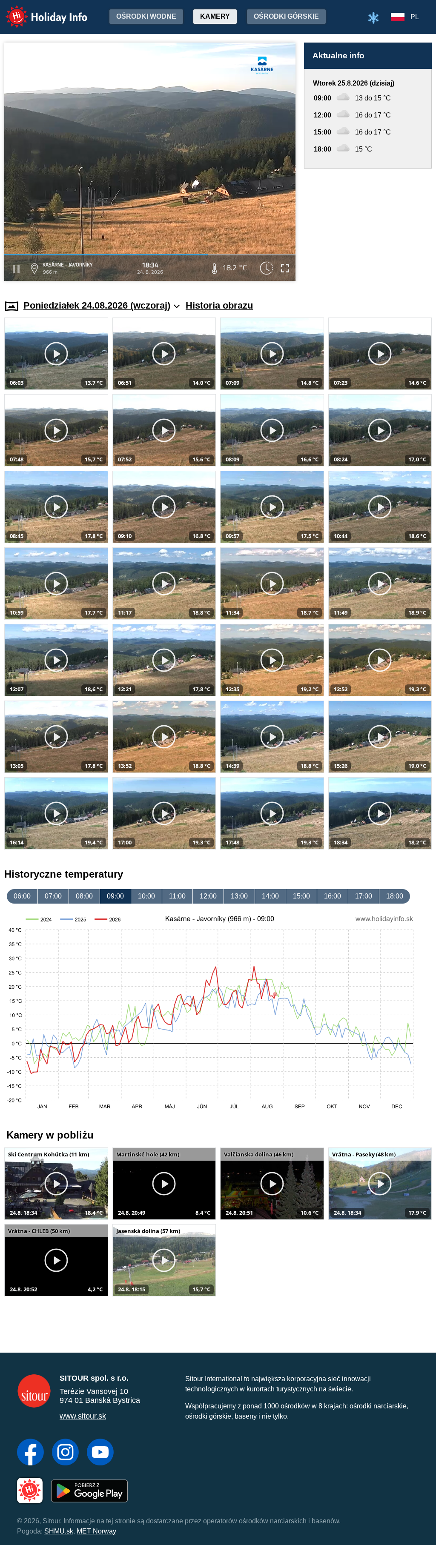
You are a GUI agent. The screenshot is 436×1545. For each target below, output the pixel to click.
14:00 (270, 896)
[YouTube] (100, 1453)
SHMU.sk (58, 1531)
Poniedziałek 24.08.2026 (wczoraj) (96, 305)
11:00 (177, 896)
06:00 (22, 896)
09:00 (115, 896)
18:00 (394, 896)
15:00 (301, 896)
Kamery (215, 16)
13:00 (239, 896)
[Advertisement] (368, 226)
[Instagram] (65, 1453)
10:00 (146, 896)
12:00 (208, 896)
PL (414, 16)
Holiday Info (38, 10)
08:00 (84, 896)
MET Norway (96, 1531)
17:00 (363, 896)
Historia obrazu (219, 305)
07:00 (53, 896)
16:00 (332, 896)
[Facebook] (30, 1453)
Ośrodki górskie (286, 16)
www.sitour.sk (83, 1416)
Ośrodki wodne (146, 16)
